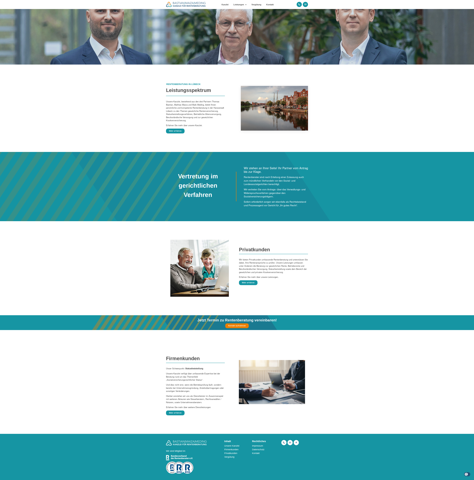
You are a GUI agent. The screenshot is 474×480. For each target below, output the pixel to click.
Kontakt (270, 5)
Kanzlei (225, 5)
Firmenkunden (231, 449)
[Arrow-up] (296, 442)
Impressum (257, 446)
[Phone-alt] (299, 4)
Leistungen (238, 5)
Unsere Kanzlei (231, 446)
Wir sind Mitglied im (175, 451)
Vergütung (256, 5)
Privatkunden (230, 453)
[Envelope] (305, 4)
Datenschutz (258, 449)
